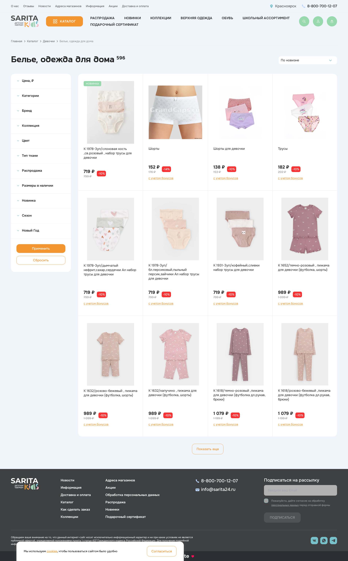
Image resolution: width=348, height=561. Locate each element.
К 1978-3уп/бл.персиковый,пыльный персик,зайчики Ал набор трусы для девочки (174, 271)
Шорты (154, 149)
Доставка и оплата (135, 6)
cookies (52, 551)
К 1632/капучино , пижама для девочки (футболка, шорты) (173, 393)
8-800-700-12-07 (322, 6)
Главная (16, 41)
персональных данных (285, 505)
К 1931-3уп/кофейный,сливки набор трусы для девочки (236, 267)
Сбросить (41, 260)
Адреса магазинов (68, 6)
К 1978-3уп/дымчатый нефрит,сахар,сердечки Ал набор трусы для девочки (110, 270)
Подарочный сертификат (114, 25)
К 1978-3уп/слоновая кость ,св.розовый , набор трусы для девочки (108, 153)
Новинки (132, 18)
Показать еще (208, 449)
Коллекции (160, 18)
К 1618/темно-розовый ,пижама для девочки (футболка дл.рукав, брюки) (239, 395)
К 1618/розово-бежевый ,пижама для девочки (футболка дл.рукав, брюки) (304, 395)
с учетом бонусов (161, 178)
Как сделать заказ (75, 509)
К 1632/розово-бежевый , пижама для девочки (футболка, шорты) (110, 393)
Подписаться (282, 518)
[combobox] (282, 60)
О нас (15, 6)
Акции (113, 6)
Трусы (283, 149)
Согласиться (161, 551)
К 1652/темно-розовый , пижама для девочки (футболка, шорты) (303, 267)
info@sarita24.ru (218, 489)
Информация (95, 6)
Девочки (49, 41)
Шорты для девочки (229, 149)
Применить (41, 249)
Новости (44, 6)
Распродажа (102, 18)
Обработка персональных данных (132, 495)
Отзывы (28, 6)
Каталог (67, 21)
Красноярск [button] (285, 6)
